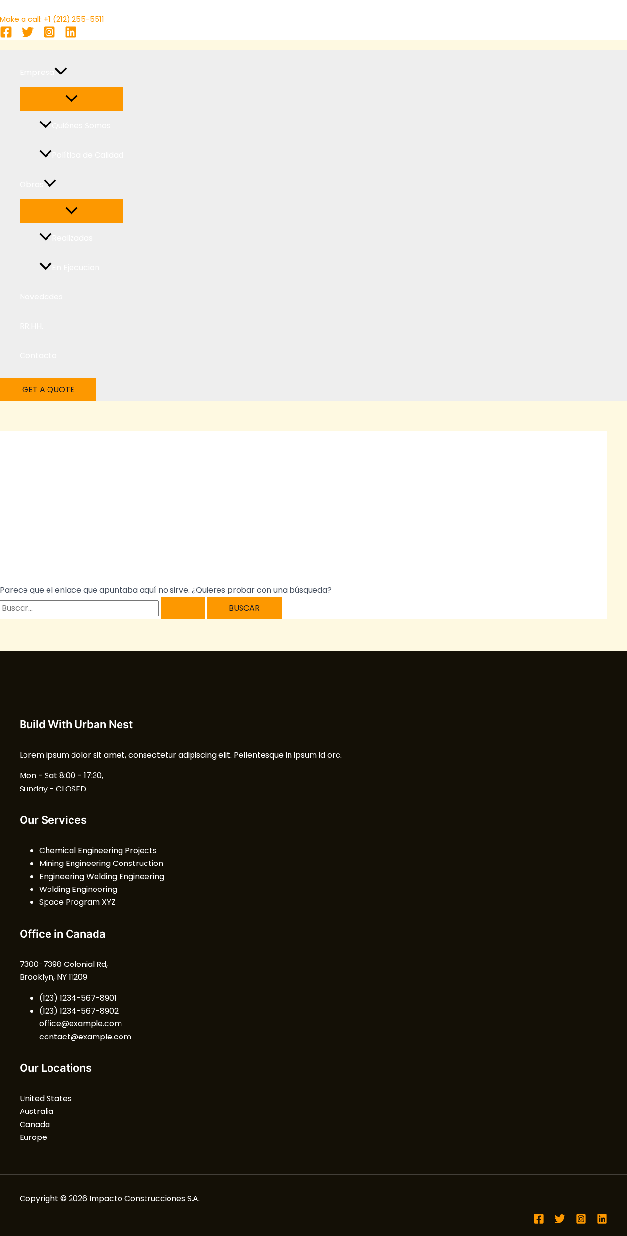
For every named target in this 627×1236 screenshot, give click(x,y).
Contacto (38, 355)
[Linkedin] (71, 35)
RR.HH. (31, 326)
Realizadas (72, 238)
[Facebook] (6, 35)
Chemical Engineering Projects (98, 850)
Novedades (41, 296)
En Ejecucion (75, 267)
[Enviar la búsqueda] (183, 608)
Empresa (37, 72)
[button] (60, 72)
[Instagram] (49, 35)
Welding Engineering (78, 889)
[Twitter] (28, 35)
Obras (32, 184)
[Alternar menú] (71, 99)
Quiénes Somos (81, 125)
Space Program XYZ (77, 902)
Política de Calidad (87, 155)
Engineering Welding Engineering (101, 876)
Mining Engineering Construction (101, 863)
